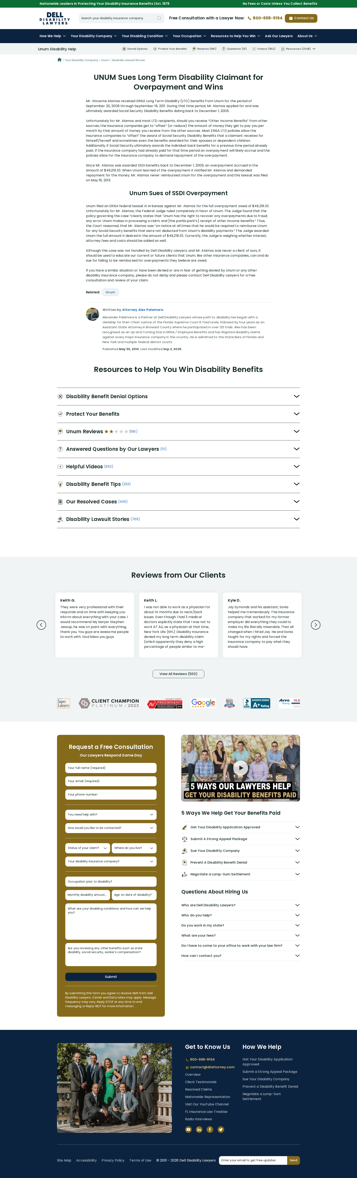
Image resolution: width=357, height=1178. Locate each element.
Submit (111, 976)
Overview (193, 1074)
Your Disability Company (81, 60)
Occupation (187, 36)
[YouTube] (188, 1129)
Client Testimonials (201, 1082)
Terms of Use (140, 1160)
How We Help (50, 36)
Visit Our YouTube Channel (207, 1104)
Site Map (64, 1160)
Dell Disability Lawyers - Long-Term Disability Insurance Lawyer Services (55, 18)
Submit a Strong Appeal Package (270, 1071)
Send (293, 1160)
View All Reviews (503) (178, 674)
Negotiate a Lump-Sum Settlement (262, 1096)
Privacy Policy (113, 1160)
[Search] (159, 18)
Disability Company (91, 36)
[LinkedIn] (199, 1129)
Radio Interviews (198, 1119)
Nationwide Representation (207, 1096)
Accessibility (86, 1160)
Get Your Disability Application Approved (268, 1062)
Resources (233, 36)
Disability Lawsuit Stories (128, 60)
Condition (142, 36)
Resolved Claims (198, 1089)
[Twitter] (221, 1129)
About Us (305, 36)
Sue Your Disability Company (266, 1079)
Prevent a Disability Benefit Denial (270, 1086)
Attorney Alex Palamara (142, 309)
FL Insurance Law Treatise (206, 1111)
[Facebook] (210, 1129)
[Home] (59, 60)
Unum (105, 60)
